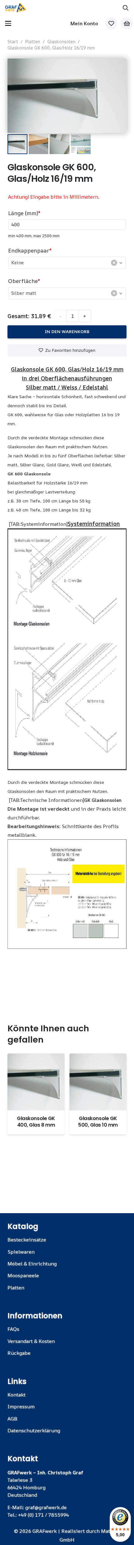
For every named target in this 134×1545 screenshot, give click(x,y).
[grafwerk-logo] (15, 7)
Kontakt (16, 1394)
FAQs (13, 1329)
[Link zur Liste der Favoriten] (111, 23)
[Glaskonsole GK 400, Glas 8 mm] (36, 1081)
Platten (32, 42)
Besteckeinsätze (26, 1239)
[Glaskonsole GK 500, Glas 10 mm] (98, 1081)
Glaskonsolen (61, 42)
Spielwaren (21, 1251)
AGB (12, 1418)
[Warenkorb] (127, 23)
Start (12, 42)
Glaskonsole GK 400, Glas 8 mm (36, 1121)
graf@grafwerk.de (46, 1507)
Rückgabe (19, 1353)
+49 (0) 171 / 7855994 (43, 1514)
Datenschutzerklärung (33, 1430)
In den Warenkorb (67, 331)
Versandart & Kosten (31, 1341)
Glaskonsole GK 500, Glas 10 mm (98, 1121)
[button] (125, 8)
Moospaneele (23, 1275)
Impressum (21, 1406)
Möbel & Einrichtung (32, 1263)
